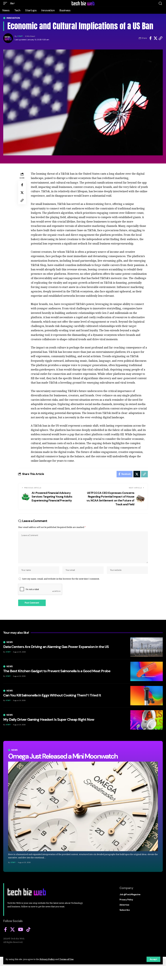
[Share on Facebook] (150, 38)
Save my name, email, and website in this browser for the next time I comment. (61, 578)
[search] (160, 3)
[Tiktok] (28, 929)
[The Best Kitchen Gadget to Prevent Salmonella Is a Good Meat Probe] (146, 671)
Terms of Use (66, 959)
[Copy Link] (160, 38)
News (14, 750)
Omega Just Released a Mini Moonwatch (63, 756)
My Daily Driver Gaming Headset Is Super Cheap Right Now (48, 719)
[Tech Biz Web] (82, 3)
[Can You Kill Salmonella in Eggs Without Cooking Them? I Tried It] (146, 695)
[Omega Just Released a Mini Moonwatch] (83, 806)
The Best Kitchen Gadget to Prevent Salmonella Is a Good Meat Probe (56, 671)
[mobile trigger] (6, 3)
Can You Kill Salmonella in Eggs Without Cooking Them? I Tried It (52, 695)
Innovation (13, 18)
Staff (20, 36)
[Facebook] (5, 929)
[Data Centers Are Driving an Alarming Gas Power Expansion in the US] (146, 647)
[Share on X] (155, 38)
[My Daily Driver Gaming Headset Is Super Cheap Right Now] (146, 720)
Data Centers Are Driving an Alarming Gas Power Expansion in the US (56, 646)
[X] (12, 929)
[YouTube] (20, 929)
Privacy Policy (47, 959)
